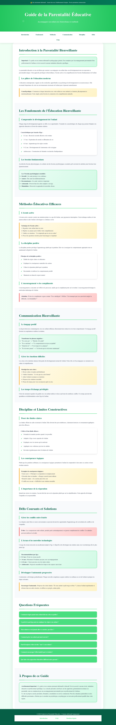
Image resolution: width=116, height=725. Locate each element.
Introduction (25, 35)
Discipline (82, 35)
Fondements (39, 35)
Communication (67, 35)
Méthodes (53, 35)
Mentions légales (71, 718)
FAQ (58, 40)
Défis (93, 35)
